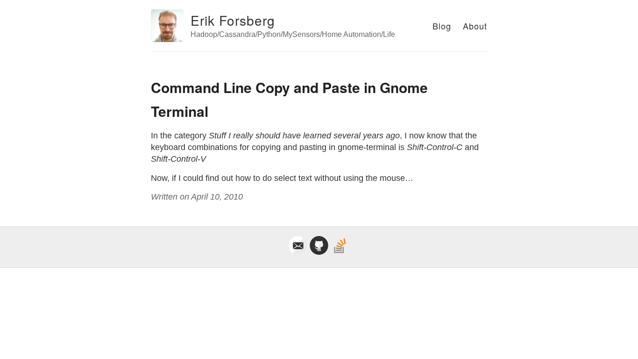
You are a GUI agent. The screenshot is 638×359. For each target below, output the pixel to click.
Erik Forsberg (233, 20)
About (475, 26)
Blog (441, 26)
